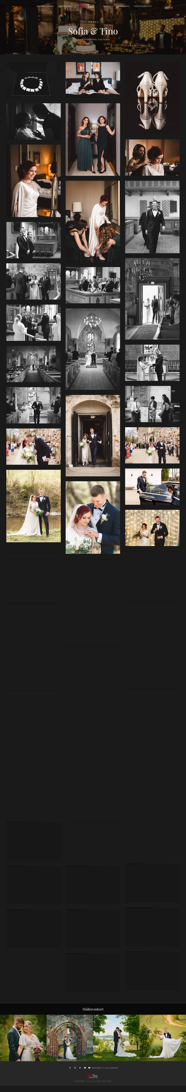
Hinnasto (124, 6)
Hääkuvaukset (45, 6)
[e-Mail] (85, 1068)
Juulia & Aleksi (23, 1057)
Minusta (108, 6)
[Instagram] (75, 1068)
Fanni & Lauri (69, 1057)
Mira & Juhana (163, 1057)
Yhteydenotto (143, 6)
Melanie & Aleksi (116, 1057)
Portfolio (65, 6)
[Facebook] (70, 1068)
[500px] (80, 1068)
